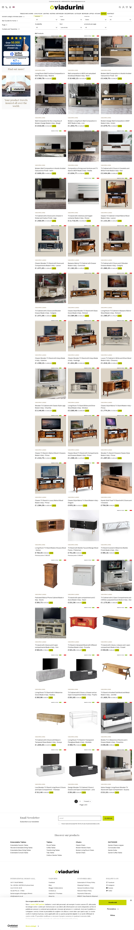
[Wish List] (61, 45)
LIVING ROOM (38, 13)
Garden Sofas (112, 850)
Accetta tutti (112, 902)
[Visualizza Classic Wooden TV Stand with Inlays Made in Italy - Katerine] (61, 325)
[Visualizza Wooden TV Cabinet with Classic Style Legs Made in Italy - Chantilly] (61, 373)
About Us (51, 896)
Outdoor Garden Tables (54, 855)
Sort (61, 24)
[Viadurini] (67, 7)
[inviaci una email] (3, 7)
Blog (50, 885)
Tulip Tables (50, 852)
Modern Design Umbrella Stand (13, 16)
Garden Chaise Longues (116, 845)
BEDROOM (85, 13)
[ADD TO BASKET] (61, 40)
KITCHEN (97, 13)
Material (86, 16)
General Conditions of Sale (85, 888)
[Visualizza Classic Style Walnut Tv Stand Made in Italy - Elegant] (94, 467)
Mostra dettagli (31, 926)
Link (98, 823)
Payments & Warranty (84, 893)
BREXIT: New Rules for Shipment (87, 896)
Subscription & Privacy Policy (86, 882)
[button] (46, 20)
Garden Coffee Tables (115, 852)
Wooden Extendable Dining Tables (21, 847)
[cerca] (120, 7)
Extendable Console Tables (19, 852)
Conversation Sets (114, 847)
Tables (49, 842)
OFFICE (91, 13)
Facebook (111, 882)
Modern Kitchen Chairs (83, 847)
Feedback (52, 882)
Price (110, 16)
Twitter (110, 890)
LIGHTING (46, 13)
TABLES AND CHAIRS (26, 13)
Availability (38, 24)
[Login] (123, 7)
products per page (90, 24)
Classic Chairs (80, 845)
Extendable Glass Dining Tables (20, 850)
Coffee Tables (50, 847)
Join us (109, 818)
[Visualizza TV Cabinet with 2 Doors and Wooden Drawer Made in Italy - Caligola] (61, 278)
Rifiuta (112, 915)
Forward (86, 801)
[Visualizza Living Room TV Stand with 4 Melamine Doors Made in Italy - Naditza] (61, 659)
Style (61, 16)
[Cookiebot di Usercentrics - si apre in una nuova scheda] (12, 926)
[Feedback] (10, 7)
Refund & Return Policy (84, 890)
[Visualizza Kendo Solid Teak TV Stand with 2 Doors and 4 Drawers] (127, 467)
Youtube (110, 888)
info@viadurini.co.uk (16, 896)
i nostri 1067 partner (37, 904)
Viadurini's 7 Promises (55, 893)
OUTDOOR (77, 13)
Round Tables (51, 845)
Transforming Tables (53, 850)
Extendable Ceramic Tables (19, 845)
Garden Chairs (80, 852)
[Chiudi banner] (131, 900)
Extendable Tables (18, 842)
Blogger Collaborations (56, 888)
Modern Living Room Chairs (85, 850)
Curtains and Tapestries (11, 29)
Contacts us (52, 890)
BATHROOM (60, 13)
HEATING (52, 13)
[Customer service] (6, 7)
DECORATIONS (69, 13)
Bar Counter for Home (10, 21)
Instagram (111, 885)
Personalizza (111, 909)
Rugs (4, 25)
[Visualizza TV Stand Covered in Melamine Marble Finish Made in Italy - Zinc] (127, 515)
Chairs (78, 842)
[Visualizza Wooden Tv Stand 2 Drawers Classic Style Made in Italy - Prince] (127, 420)
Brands (37, 16)
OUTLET (103, 13)
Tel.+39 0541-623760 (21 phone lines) (22, 885)
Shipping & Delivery (83, 885)
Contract (110, 13)
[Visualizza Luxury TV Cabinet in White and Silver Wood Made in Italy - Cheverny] (127, 325)
